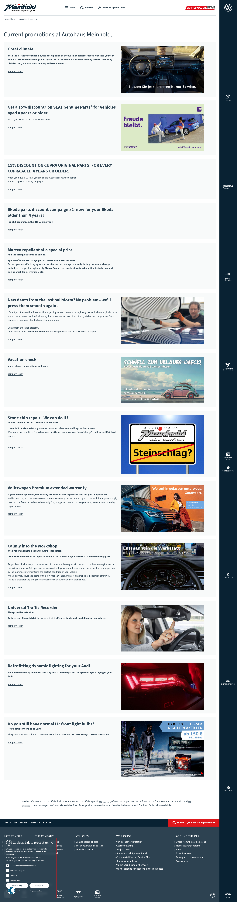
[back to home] (20, 8)
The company (44, 836)
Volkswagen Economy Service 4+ (133, 865)
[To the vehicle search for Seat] (228, 456)
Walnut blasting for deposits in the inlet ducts (139, 869)
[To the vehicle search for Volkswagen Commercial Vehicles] (228, 97)
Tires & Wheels (183, 853)
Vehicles (82, 836)
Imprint (24, 822)
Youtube (13, 875)
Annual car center (85, 849)
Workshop (124, 836)
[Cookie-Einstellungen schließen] (213, 895)
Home (7, 19)
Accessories (182, 861)
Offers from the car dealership (191, 842)
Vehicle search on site (87, 842)
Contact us (10, 822)
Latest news (17, 19)
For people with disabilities (89, 845)
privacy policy (37, 891)
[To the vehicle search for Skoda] (228, 187)
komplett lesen (15, 71)
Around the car (187, 836)
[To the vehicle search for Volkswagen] (228, 8)
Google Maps (15, 880)
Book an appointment (127, 861)
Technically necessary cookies (23, 865)
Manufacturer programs (188, 845)
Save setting (17, 885)
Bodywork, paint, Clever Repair (132, 853)
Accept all (39, 885)
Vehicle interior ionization (129, 842)
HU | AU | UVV (123, 849)
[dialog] (30, 868)
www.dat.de (165, 805)
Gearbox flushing (124, 845)
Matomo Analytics (17, 870)
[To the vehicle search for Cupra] (228, 366)
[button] (70, 8)
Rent (178, 849)
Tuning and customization (189, 857)
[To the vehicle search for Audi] (228, 277)
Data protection (41, 822)
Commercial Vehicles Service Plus (133, 857)
